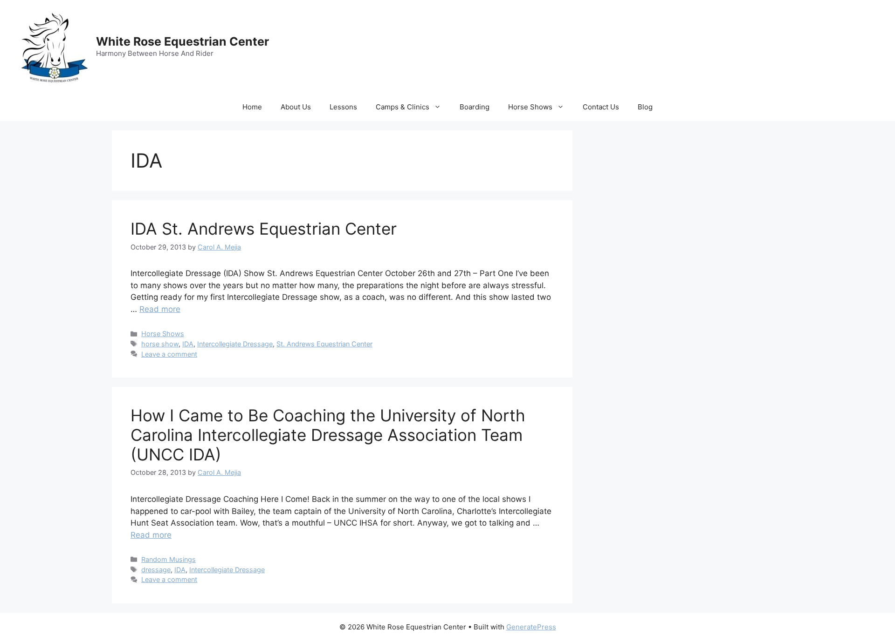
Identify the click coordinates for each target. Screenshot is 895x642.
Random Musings (168, 559)
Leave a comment (169, 354)
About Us (296, 106)
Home (252, 106)
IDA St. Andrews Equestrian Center (264, 228)
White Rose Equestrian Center (182, 41)
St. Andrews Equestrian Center (324, 344)
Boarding (474, 106)
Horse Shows (530, 106)
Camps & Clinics (402, 106)
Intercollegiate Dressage (235, 344)
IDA (187, 344)
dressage (156, 570)
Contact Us (601, 106)
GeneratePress (531, 626)
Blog (645, 106)
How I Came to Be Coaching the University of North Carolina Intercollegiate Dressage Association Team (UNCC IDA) (328, 434)
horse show (160, 344)
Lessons (343, 106)
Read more (159, 309)
